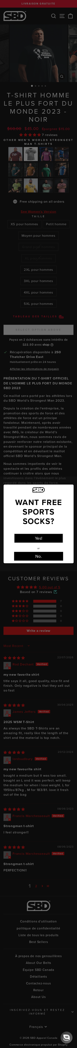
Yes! (38, 538)
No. (38, 556)
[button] (66, 1037)
